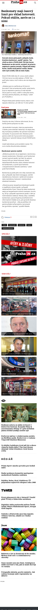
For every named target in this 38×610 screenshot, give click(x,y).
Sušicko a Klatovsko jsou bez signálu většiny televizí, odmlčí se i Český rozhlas (17, 516)
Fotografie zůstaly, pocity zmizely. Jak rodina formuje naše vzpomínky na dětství (18, 574)
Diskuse (7, 217)
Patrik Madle (12, 225)
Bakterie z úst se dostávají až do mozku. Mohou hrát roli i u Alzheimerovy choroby (18, 555)
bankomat (21, 225)
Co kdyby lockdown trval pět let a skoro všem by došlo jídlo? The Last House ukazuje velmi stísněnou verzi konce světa (18, 448)
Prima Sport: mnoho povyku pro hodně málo (18, 467)
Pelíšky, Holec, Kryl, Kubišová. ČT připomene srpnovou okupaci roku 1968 (18, 481)
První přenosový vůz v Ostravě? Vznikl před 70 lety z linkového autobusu (18, 498)
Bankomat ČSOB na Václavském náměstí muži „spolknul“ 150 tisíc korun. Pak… (27, 112)
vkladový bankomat (8, 228)
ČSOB (4, 225)
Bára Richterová (10, 26)
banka (29, 225)
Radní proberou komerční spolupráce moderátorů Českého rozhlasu (17, 474)
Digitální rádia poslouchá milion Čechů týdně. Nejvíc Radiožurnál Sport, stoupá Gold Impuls (18, 506)
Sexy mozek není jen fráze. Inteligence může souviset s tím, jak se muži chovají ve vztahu (18, 565)
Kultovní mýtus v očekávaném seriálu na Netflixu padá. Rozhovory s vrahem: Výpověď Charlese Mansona (18, 438)
